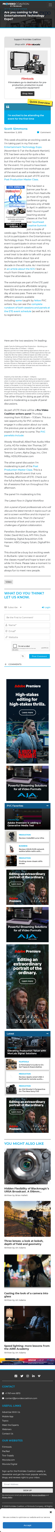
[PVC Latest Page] (47, 1033)
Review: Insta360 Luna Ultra (31, 838)
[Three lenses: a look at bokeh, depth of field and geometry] (27, 1219)
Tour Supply (8, 1455)
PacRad (6, 1451)
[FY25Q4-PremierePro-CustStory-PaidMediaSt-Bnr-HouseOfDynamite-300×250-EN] (27, 924)
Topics (5, 1420)
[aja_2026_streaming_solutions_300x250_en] (27, 783)
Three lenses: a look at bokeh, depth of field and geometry (23, 1242)
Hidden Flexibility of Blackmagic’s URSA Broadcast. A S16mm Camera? (26, 1191)
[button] (50, 1511)
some (19, 300)
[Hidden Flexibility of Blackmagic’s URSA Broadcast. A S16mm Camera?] (27, 1166)
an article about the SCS (21, 269)
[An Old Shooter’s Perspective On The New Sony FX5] (11, 1089)
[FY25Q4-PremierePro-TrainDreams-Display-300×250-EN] (27, 887)
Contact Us (7, 1433)
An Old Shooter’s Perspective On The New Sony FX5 (32, 1090)
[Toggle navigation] (50, 4)
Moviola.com (8, 1460)
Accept (27, 1525)
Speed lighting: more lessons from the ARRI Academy (27, 1347)
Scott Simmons (16, 128)
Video (9, 582)
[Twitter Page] (21, 1376)
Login (47, 607)
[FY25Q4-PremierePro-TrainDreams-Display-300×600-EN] (27, 986)
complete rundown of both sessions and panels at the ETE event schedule (27, 308)
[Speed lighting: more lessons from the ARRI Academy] (27, 1324)
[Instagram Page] (27, 1376)
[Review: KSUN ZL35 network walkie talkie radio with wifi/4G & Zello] (11, 848)
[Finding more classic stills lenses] (11, 861)
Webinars (6, 1429)
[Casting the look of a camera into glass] (27, 1271)
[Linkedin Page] (33, 1376)
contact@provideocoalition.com (21, 1398)
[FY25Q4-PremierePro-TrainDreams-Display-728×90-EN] (27, 1362)
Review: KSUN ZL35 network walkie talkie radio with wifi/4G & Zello (31, 851)
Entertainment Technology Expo (23, 147)
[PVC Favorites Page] (47, 805)
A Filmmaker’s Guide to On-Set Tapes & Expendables (31, 1066)
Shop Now (27, 93)
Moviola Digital (9, 1464)
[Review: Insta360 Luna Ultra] (11, 836)
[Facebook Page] (16, 1376)
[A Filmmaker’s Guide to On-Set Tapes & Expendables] (11, 1064)
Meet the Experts (10, 1425)
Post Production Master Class (21, 179)
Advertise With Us (11, 1412)
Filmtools (7, 1447)
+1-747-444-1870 (12, 1393)
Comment (45, 132)
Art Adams (20, 1248)
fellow (37, 300)
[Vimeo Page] (39, 1376)
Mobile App (7, 1416)
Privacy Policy (7, 1497)
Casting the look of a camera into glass (26, 1295)
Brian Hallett (21, 1195)
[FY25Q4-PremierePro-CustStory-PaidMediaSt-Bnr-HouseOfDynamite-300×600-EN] (27, 721)
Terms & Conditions (38, 1495)
